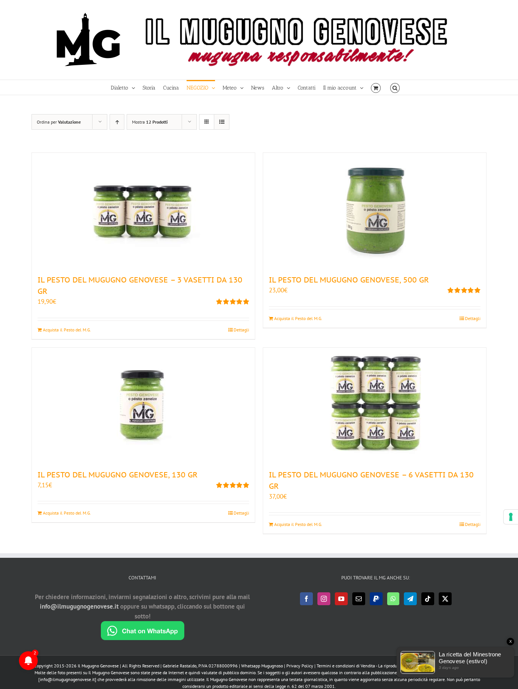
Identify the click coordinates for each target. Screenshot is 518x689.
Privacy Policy (299, 666)
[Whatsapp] (393, 598)
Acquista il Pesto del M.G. (67, 330)
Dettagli (241, 330)
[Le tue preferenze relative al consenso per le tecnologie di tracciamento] (511, 517)
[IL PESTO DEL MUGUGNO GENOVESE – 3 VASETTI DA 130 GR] (143, 210)
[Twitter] (445, 598)
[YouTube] (341, 598)
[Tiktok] (427, 598)
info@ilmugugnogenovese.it (79, 606)
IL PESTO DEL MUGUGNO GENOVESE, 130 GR (118, 475)
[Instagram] (323, 598)
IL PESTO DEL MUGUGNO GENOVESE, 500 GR (349, 280)
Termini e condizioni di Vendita (346, 666)
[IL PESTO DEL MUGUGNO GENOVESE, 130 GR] (143, 404)
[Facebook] (306, 598)
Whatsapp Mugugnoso (262, 666)
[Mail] (358, 598)
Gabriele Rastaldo (179, 666)
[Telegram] (410, 598)
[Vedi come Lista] (221, 122)
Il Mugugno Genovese (98, 666)
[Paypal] (376, 598)
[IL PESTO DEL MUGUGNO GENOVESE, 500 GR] (374, 210)
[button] (395, 87)
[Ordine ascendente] (117, 122)
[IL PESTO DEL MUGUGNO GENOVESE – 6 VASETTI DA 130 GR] (374, 404)
